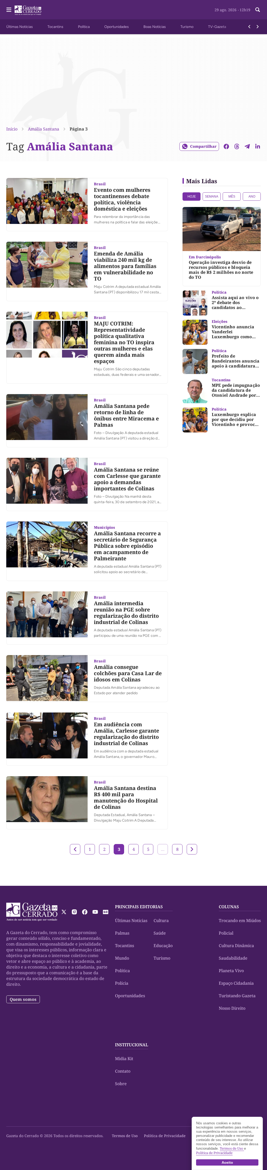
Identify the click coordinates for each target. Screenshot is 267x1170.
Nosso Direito (232, 1008)
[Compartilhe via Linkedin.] (257, 146)
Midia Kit (124, 1058)
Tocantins (55, 27)
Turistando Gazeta (237, 996)
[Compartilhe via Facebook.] (226, 146)
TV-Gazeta (217, 27)
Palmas (122, 933)
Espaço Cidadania (236, 983)
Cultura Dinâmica (236, 945)
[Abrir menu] (8, 10)
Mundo (122, 958)
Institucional (131, 1045)
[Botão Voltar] (249, 26)
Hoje (191, 196)
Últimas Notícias (19, 27)
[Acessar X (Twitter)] (64, 912)
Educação (163, 945)
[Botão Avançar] (257, 26)
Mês (231, 196)
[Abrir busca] (257, 10)
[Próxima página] (192, 849)
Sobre (121, 1083)
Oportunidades (116, 27)
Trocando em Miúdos (240, 920)
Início (11, 129)
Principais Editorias (139, 907)
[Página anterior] (75, 849)
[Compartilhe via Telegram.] (247, 146)
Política (84, 27)
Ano (251, 196)
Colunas (229, 907)
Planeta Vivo (231, 970)
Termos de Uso (125, 1135)
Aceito (227, 1162)
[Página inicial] (31, 911)
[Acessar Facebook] (85, 912)
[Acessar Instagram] (74, 912)
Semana (211, 196)
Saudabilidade (233, 958)
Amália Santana (43, 129)
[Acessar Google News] (105, 912)
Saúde (160, 933)
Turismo (186, 27)
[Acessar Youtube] (95, 912)
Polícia (121, 983)
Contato (122, 1071)
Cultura (161, 920)
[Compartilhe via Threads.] (237, 146)
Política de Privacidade (165, 1135)
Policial (226, 933)
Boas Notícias (154, 27)
